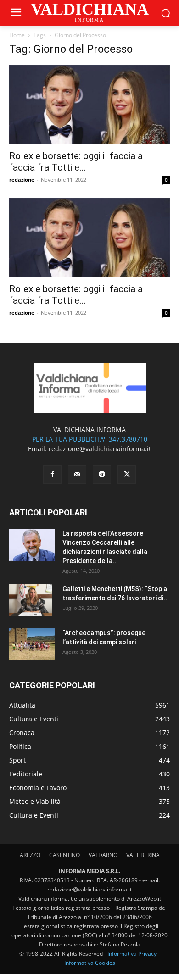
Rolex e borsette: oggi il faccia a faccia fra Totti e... (76, 161)
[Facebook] (52, 474)
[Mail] (77, 474)
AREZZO (30, 855)
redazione (21, 179)
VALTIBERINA (143, 855)
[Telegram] (102, 474)
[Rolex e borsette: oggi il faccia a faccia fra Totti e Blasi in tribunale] (89, 104)
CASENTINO (64, 855)
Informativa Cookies (89, 963)
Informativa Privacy (132, 953)
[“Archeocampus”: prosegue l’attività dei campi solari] (32, 644)
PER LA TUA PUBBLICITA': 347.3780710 (89, 439)
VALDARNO (103, 855)
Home (17, 35)
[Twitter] (126, 474)
